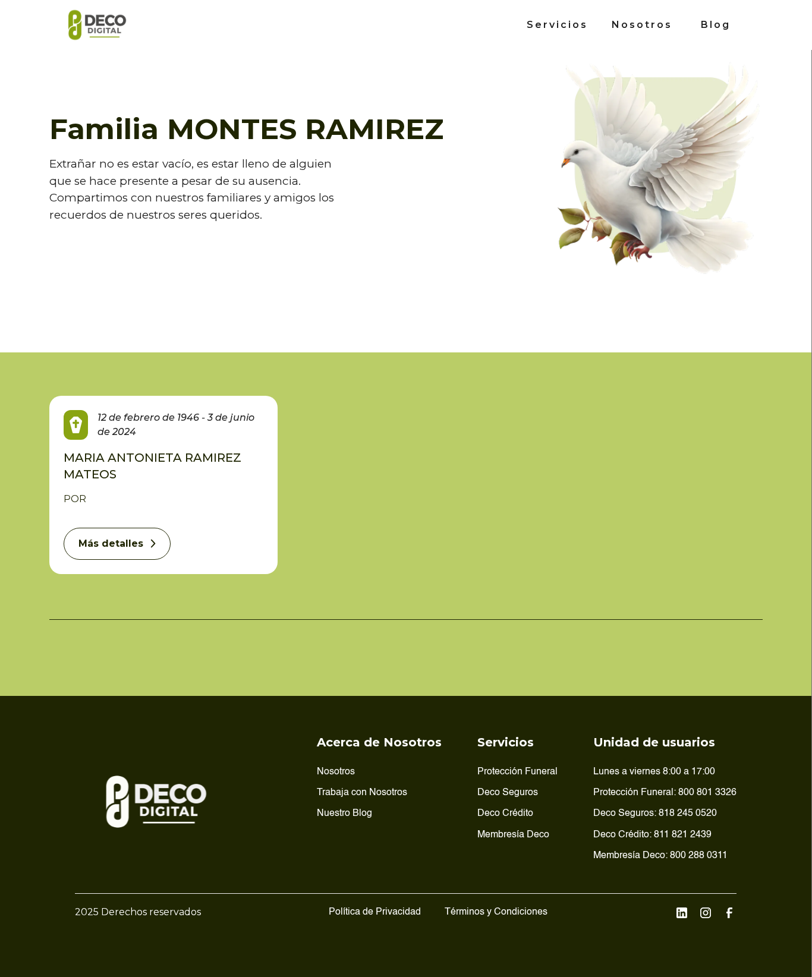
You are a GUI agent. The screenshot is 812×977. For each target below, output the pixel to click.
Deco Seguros (507, 793)
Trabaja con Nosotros (362, 793)
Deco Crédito (505, 813)
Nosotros (642, 24)
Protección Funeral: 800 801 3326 (665, 793)
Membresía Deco (513, 835)
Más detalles (110, 543)
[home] (97, 25)
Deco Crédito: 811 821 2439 (652, 835)
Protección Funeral (517, 772)
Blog (716, 24)
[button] (557, 25)
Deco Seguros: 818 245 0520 (655, 813)
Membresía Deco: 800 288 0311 (660, 856)
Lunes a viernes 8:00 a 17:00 (654, 772)
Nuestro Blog (344, 813)
